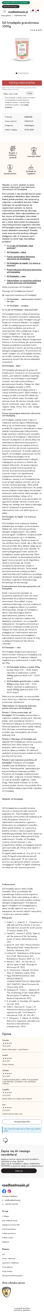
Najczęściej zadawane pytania (12, 1275)
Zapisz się (19, 1171)
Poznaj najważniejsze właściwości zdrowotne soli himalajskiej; (21, 257)
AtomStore (26, 1310)
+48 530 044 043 (11, 1204)
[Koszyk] (36, 12)
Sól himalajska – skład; (16, 252)
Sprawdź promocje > (11, 6)
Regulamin (5, 1242)
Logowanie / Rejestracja (10, 1263)
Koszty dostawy (7, 1271)
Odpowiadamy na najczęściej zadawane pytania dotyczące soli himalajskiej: (24, 281)
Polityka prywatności (9, 1233)
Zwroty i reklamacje (8, 1258)
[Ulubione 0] (31, 11)
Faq (3, 1254)
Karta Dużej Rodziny (9, 1229)
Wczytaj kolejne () (22, 1121)
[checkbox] (3, 98)
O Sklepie (5, 1216)
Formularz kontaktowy (9, 1196)
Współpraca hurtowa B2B (10, 1225)
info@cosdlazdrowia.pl (12, 1200)
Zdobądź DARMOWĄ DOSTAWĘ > (16, 2)
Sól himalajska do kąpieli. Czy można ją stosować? (23, 264)
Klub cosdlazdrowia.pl (9, 1220)
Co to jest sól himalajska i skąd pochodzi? (20, 246)
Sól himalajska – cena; (16, 276)
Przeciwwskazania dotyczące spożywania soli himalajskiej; (24, 270)
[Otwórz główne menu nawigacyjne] (5, 11)
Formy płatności (7, 1267)
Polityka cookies (7, 1237)
